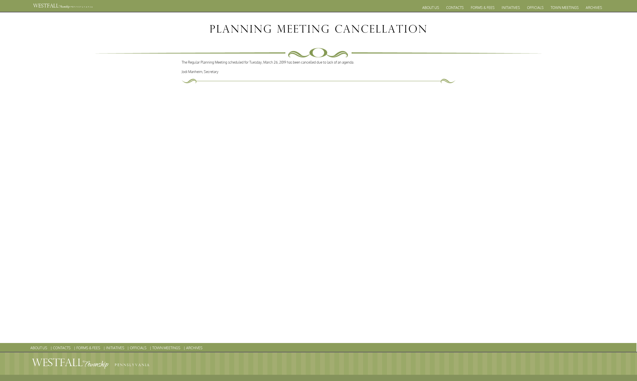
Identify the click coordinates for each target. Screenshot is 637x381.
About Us (430, 7)
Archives (594, 7)
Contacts (455, 7)
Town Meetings (565, 7)
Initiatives (511, 7)
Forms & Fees (483, 7)
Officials (535, 7)
